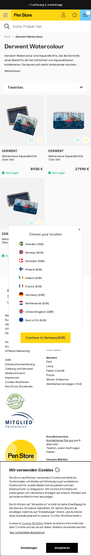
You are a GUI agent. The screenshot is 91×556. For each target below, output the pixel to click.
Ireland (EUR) (33, 278)
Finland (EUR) (33, 269)
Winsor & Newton (57, 379)
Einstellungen (29, 547)
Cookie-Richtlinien (17, 382)
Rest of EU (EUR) (35, 320)
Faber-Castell (55, 370)
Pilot (49, 361)
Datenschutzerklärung (20, 364)
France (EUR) (33, 286)
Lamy (49, 366)
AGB (8, 359)
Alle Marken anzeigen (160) (64, 384)
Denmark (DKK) (35, 261)
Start (7, 36)
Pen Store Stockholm (19, 386)
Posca (50, 375)
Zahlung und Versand (19, 368)
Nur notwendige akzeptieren (27, 532)
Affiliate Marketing (17, 351)
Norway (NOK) (34, 252)
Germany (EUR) (35, 295)
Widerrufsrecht (15, 373)
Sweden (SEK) (34, 244)
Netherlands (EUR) (37, 303)
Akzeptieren (62, 547)
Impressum (12, 377)
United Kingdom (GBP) (39, 311)
